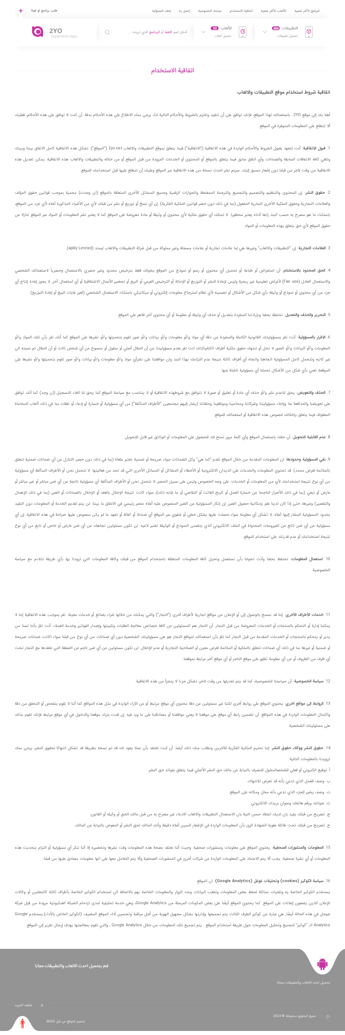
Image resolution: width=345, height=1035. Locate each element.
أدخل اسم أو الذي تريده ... (157, 32)
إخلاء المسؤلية (161, 10)
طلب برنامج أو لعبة (44, 10)
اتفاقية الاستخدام (241, 10)
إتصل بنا (184, 10)
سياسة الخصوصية (210, 10)
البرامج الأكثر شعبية (307, 10)
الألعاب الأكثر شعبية (273, 10)
